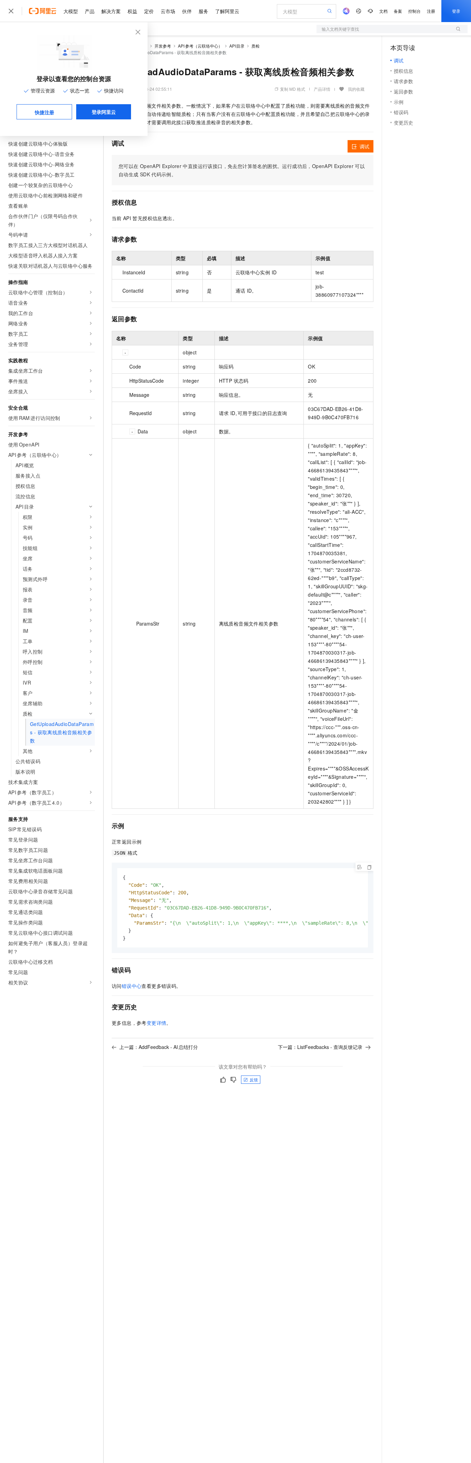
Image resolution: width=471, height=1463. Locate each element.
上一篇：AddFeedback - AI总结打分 (158, 1046)
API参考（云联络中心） (200, 46)
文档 (383, 11)
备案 (398, 11)
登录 (456, 11)
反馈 (254, 1079)
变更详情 (157, 1022)
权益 (132, 11)
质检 (255, 46)
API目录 (237, 46)
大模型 (70, 11)
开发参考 (162, 46)
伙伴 (187, 11)
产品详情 (322, 89)
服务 (203, 11)
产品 (89, 11)
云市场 (168, 11)
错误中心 (132, 985)
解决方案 (111, 11)
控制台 (414, 11)
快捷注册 (44, 112)
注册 (431, 11)
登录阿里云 (104, 111)
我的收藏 (356, 89)
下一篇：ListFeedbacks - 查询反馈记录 (320, 1046)
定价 (149, 11)
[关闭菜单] (11, 11)
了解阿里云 (227, 11)
